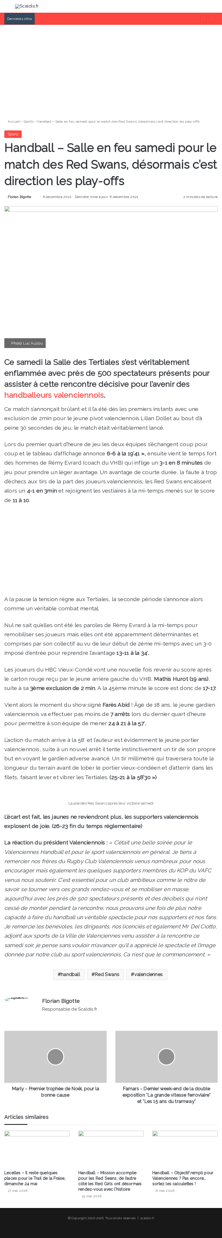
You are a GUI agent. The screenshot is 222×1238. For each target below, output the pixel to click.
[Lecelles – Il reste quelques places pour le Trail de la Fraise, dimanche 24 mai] (37, 1149)
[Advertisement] (111, 69)
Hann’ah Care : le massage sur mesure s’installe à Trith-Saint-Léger (92, 19)
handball (70, 974)
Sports (28, 121)
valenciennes (148, 974)
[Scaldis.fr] (27, 6)
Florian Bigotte (19, 197)
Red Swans (107, 974)
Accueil (13, 121)
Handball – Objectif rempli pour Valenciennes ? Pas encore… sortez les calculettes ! (182, 1178)
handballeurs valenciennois (54, 394)
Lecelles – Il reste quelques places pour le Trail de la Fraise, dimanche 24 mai (35, 1178)
